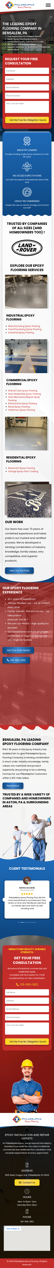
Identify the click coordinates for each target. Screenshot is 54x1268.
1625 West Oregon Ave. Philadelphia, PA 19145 (27, 1175)
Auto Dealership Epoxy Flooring (24, 393)
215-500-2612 (27, 1221)
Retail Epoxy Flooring (19, 406)
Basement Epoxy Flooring (21, 468)
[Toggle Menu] (48, 5)
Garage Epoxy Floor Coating (23, 471)
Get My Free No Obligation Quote (28, 120)
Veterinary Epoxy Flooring (21, 409)
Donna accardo (27, 887)
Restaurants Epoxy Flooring (22, 403)
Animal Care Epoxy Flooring (22, 390)
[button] (49, 900)
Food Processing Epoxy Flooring (25, 329)
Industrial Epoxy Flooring (21, 332)
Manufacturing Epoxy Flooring (24, 326)
